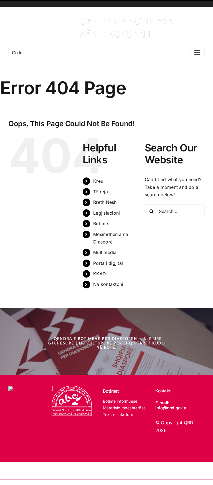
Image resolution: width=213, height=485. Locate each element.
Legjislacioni (106, 213)
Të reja (100, 191)
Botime (100, 223)
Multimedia (104, 252)
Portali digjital (108, 263)
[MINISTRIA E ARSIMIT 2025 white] (30, 388)
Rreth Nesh (104, 202)
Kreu (98, 181)
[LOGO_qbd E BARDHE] (72, 388)
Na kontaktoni (108, 284)
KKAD (99, 273)
